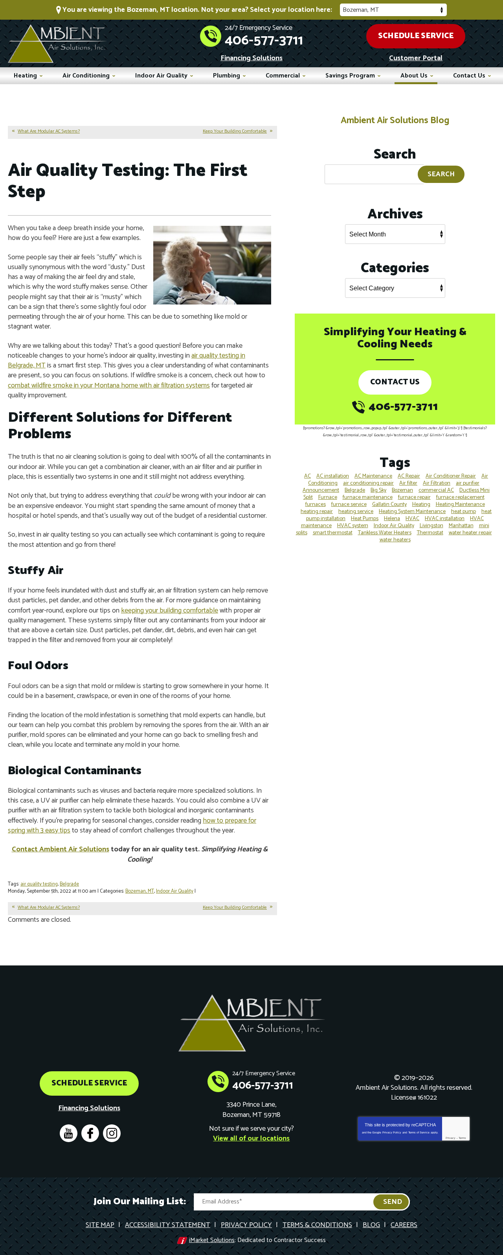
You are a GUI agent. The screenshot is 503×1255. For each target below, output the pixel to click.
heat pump (463, 511)
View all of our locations (251, 1139)
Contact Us (395, 382)
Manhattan (461, 525)
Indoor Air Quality (174, 891)
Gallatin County (389, 504)
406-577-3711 (264, 40)
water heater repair (470, 532)
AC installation (332, 476)
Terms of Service (419, 1132)
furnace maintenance (368, 497)
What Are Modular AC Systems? (49, 131)
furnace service (349, 504)
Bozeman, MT (139, 891)
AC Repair (409, 476)
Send (392, 1202)
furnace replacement (460, 497)
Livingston (431, 525)
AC (307, 476)
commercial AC (436, 490)
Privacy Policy (391, 1132)
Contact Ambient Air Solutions (60, 849)
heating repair (317, 511)
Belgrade (69, 884)
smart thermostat (332, 532)
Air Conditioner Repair (451, 476)
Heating (421, 504)
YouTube (68, 1133)
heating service (355, 511)
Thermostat (430, 532)
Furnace (327, 497)
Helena (392, 518)
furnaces (315, 504)
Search (441, 174)
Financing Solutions (251, 58)
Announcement (321, 490)
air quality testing (39, 884)
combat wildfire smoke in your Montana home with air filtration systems (109, 385)
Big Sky (378, 490)
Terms (462, 1138)
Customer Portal (415, 58)
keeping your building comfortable (169, 610)
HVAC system (352, 525)
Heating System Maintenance (412, 511)
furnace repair (414, 497)
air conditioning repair (368, 483)
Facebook (90, 1133)
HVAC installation (444, 518)
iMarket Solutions (212, 1240)
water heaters (395, 539)
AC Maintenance (373, 476)
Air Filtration (436, 483)
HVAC (412, 518)
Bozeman (402, 490)
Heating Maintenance (460, 504)
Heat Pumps (364, 518)
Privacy (450, 1138)
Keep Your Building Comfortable (235, 131)
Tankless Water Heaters (384, 532)
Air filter (408, 483)
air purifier (467, 483)
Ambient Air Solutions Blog (395, 120)
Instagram (112, 1133)
